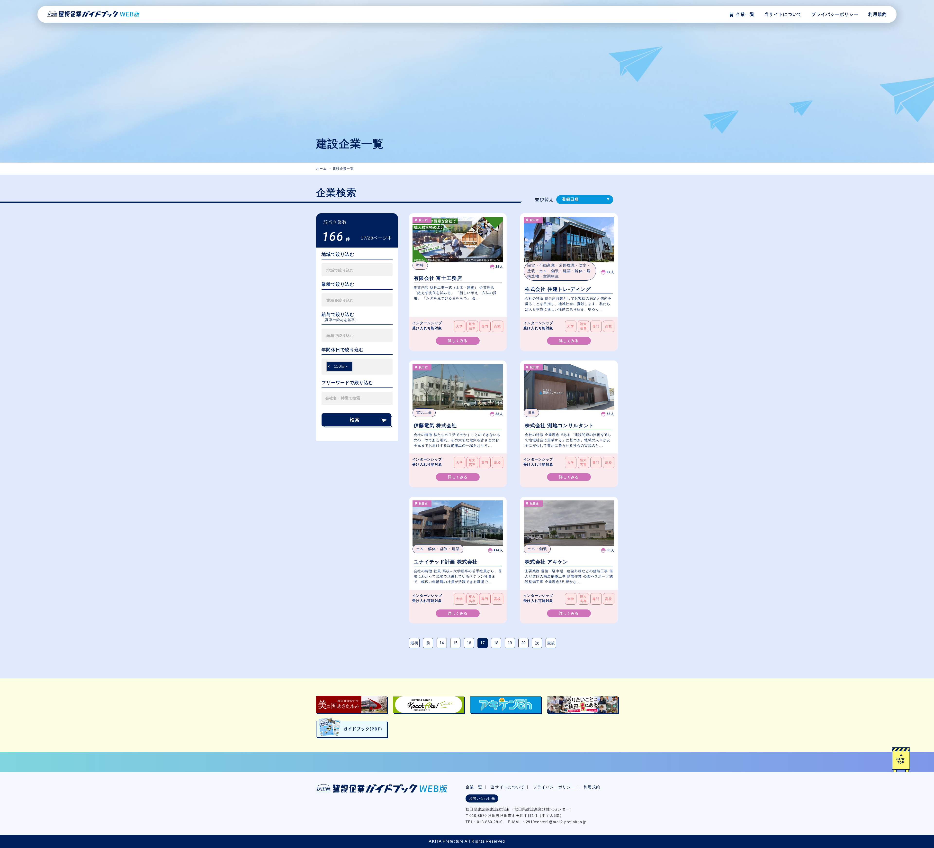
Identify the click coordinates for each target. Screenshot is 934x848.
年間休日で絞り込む (343, 349)
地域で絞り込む (338, 254)
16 (469, 643)
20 (523, 643)
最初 (414, 643)
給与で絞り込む (338, 314)
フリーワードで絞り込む (347, 382)
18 (496, 643)
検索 (354, 420)
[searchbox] (349, 269)
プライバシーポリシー (834, 14)
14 (442, 643)
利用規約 (877, 14)
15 (455, 643)
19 (510, 643)
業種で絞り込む (338, 284)
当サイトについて (507, 787)
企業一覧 (474, 787)
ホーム (321, 168)
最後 (551, 643)
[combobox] (357, 269)
